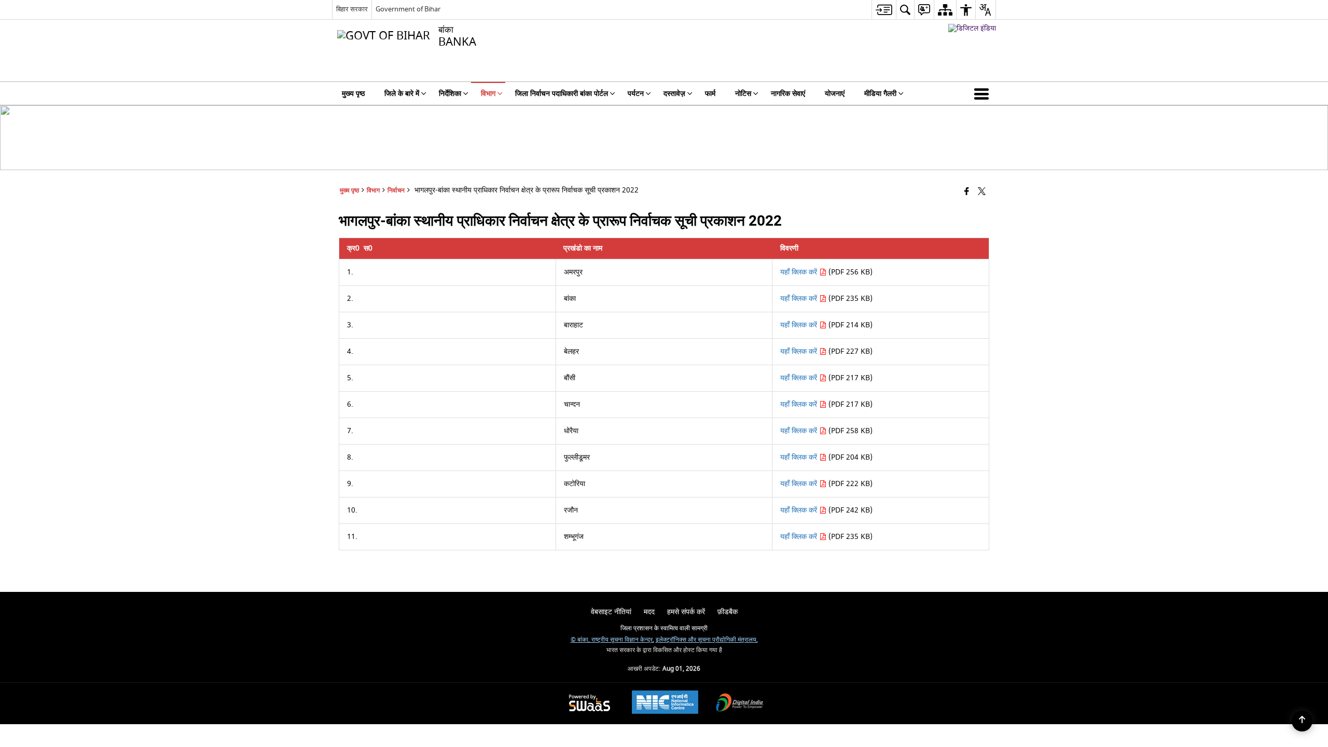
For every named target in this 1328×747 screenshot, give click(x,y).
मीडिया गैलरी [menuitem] (880, 93)
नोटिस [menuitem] (743, 93)
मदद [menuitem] (649, 611)
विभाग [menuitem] (488, 93)
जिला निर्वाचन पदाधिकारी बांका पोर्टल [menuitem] (561, 93)
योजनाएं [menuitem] (835, 93)
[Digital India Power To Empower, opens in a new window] (739, 703)
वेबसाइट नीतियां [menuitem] (611, 611)
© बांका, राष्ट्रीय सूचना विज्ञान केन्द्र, (612, 639)
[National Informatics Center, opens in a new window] (665, 703)
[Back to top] (1302, 721)
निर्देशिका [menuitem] (450, 93)
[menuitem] (884, 9)
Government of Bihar (408, 9)
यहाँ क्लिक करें (799, 272)
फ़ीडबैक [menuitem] (727, 611)
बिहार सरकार (352, 9)
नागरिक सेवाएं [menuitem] (788, 93)
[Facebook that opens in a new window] (966, 192)
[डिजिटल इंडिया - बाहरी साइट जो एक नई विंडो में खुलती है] (972, 28)
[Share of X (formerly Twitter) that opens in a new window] (981, 192)
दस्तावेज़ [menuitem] (674, 93)
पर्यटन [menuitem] (636, 93)
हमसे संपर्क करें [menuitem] (686, 611)
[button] (983, 93)
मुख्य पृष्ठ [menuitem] (353, 93)
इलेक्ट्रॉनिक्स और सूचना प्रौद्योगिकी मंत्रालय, (707, 639)
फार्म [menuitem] (710, 93)
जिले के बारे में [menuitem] (401, 93)
